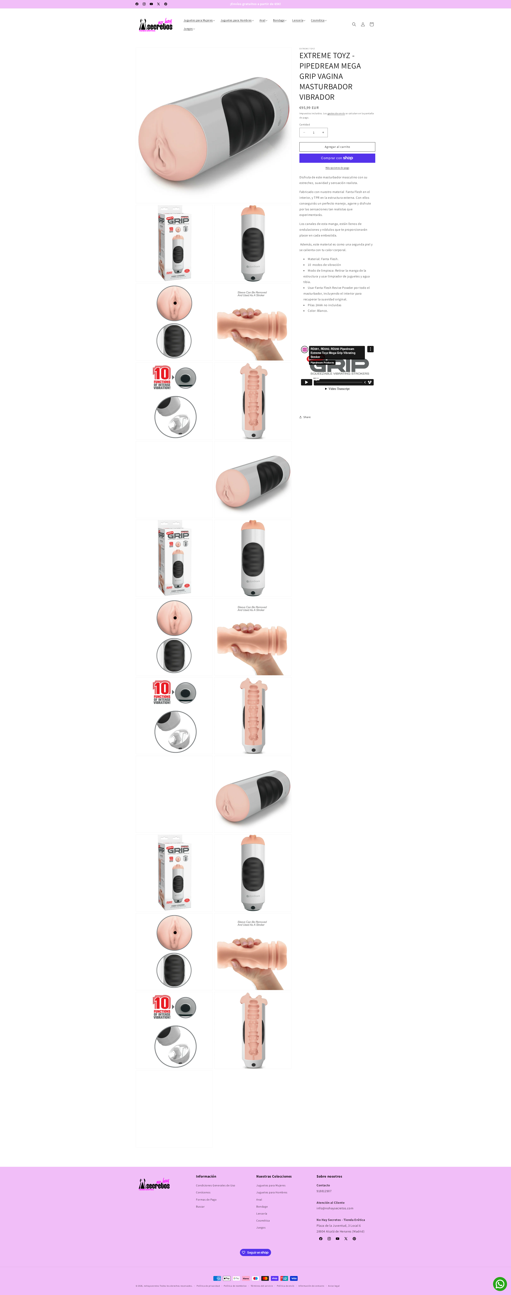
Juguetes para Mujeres (271, 1185)
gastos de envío (336, 113)
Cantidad (304, 124)
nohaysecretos (151, 1285)
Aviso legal (334, 1285)
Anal (259, 1199)
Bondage (262, 1206)
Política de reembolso (235, 1285)
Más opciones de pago (337, 167)
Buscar (200, 1206)
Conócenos (203, 1192)
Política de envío (285, 1285)
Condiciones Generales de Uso (215, 1185)
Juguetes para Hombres (271, 1192)
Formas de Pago (206, 1199)
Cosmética (263, 1220)
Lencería (261, 1213)
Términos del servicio (262, 1285)
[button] (199, 20)
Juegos (261, 1227)
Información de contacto (311, 1285)
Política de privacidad (208, 1285)
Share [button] (307, 417)
